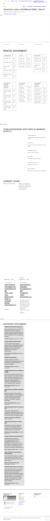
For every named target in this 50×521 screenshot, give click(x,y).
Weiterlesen (7, 309)
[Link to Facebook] (4, 1)
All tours (5, 14)
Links (20, 1)
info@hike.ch (35, 2)
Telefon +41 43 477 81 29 (43, 2)
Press (16, 1)
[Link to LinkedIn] (7, 1)
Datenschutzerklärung (6, 519)
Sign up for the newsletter (11, 14)
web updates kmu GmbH (22, 517)
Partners (12, 1)
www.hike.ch (21, 504)
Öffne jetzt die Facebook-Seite (9, 504)
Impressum (28, 517)
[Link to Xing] (9, 1)
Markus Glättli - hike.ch (14, 497)
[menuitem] (24, 6)
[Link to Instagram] (6, 1)
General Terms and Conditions (35, 517)
